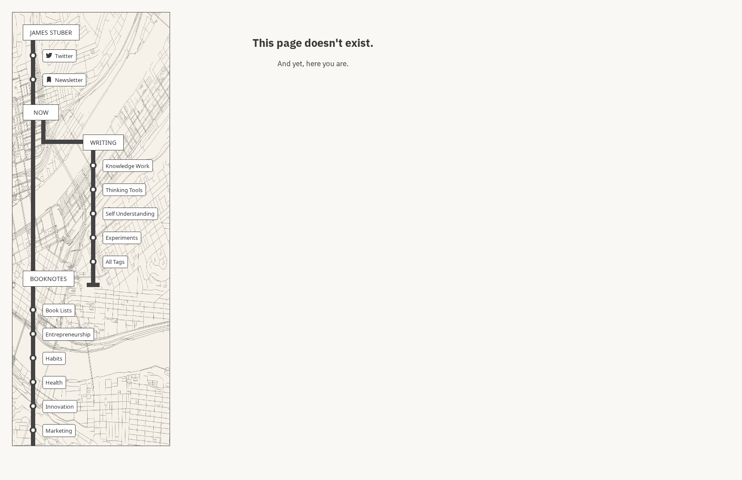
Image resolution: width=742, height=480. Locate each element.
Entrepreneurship (68, 334)
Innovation (60, 406)
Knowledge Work (127, 166)
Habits (54, 358)
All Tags (115, 262)
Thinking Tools (124, 190)
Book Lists (59, 310)
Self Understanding (130, 213)
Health (54, 382)
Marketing (59, 430)
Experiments (122, 238)
